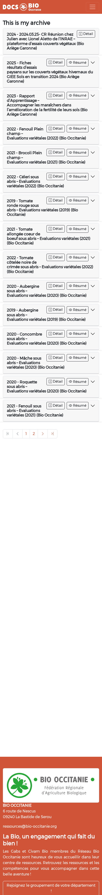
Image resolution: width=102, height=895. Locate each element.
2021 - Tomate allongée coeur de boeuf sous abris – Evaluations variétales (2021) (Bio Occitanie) (48, 236)
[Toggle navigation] (92, 7)
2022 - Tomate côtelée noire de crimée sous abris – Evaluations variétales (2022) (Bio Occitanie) (50, 265)
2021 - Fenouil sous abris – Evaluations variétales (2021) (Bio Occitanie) (35, 410)
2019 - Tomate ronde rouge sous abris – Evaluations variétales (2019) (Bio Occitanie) (42, 208)
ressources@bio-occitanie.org (30, 826)
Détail (87, 34)
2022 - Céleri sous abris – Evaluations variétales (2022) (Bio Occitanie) (35, 181)
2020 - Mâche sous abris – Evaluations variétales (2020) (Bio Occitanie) (36, 363)
